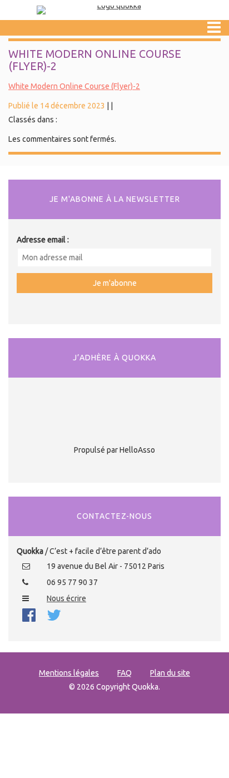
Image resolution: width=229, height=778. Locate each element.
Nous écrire (66, 598)
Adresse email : (43, 239)
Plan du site (170, 672)
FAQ (124, 672)
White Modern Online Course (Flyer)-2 (74, 86)
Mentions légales (69, 672)
